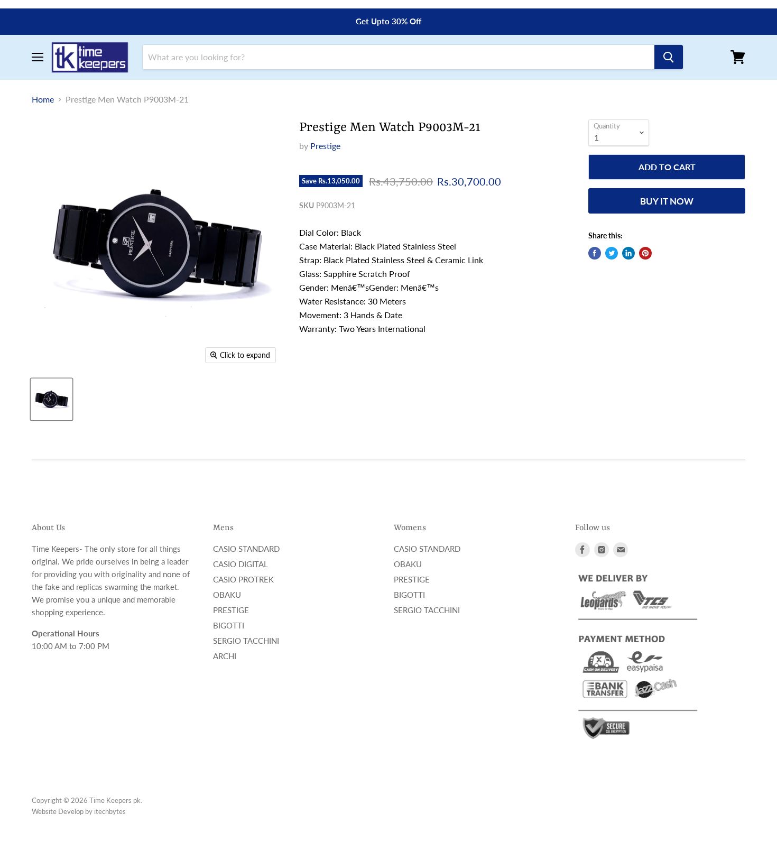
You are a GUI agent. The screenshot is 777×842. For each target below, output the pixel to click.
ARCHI (224, 656)
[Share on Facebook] (594, 253)
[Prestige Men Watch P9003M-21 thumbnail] (51, 399)
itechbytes (110, 811)
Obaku (227, 594)
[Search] (668, 57)
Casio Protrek (243, 579)
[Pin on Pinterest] (645, 253)
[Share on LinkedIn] (628, 253)
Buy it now (666, 201)
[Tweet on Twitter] (611, 253)
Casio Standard (246, 548)
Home (43, 99)
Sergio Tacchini (246, 640)
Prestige (325, 146)
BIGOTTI (228, 625)
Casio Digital (240, 564)
